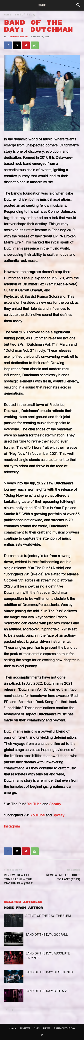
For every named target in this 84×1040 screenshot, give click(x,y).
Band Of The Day (25, 14)
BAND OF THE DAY (64, 1028)
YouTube (34, 804)
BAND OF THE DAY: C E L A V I (47, 991)
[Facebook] (8, 45)
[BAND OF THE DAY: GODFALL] (13, 939)
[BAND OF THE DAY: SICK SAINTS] (13, 976)
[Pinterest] (26, 45)
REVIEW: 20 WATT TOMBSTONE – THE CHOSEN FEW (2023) (18, 879)
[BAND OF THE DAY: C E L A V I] (13, 995)
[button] (78, 5)
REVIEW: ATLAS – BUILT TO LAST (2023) (63, 877)
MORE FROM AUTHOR (23, 908)
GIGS (36, 1028)
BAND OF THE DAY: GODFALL (46, 934)
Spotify (55, 804)
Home (7, 14)
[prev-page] (6, 1010)
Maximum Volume (17, 36)
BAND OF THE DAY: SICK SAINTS (49, 972)
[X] (17, 45)
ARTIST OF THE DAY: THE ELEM (48, 916)
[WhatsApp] (35, 45)
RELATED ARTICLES (23, 902)
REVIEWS (25, 1028)
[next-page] (12, 1010)
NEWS (46, 1028)
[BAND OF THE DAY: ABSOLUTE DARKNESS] (13, 958)
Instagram (12, 826)
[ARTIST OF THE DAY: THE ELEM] (13, 920)
